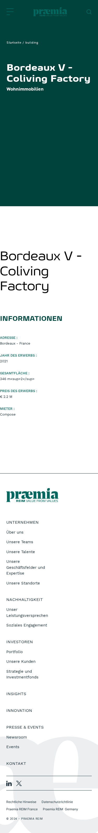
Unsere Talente (20, 552)
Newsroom (16, 737)
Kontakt (16, 763)
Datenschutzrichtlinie (57, 802)
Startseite (14, 42)
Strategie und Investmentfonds (22, 674)
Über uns (15, 532)
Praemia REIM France (22, 809)
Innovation (19, 710)
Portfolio (14, 651)
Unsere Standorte (23, 583)
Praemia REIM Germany (60, 809)
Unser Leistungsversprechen (27, 612)
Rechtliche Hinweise (21, 802)
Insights (16, 693)
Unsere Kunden (21, 661)
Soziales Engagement (26, 625)
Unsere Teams (19, 542)
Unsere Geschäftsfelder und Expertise (25, 567)
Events (12, 747)
